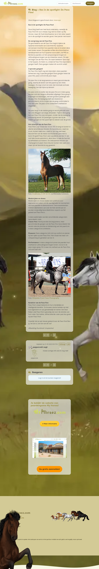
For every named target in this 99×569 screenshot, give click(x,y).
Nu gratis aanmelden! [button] (49, 469)
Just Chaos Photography (50, 298)
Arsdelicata (36, 194)
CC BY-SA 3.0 (45, 194)
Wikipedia (35, 298)
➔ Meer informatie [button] (49, 424)
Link (68, 344)
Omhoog (62, 344)
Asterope (57, 20)
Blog (34, 9)
